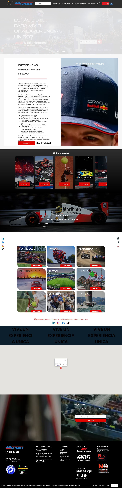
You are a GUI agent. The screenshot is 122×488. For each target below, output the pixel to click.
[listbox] (10, 4)
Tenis (61, 457)
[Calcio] (64, 51)
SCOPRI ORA (24, 184)
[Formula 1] (57, 51)
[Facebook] (3, 242)
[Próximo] (113, 31)
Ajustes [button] (95, 485)
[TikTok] (3, 249)
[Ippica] (63, 51)
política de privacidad (74, 485)
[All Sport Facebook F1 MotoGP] (14, 452)
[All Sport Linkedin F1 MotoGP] (7, 452)
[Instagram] (3, 245)
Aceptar (115, 485)
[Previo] (9, 31)
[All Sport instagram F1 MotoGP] (10, 452)
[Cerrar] (120, 485)
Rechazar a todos (104, 485)
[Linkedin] (3, 239)
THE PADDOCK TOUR (90, 64)
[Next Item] (103, 172)
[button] (10, 4)
